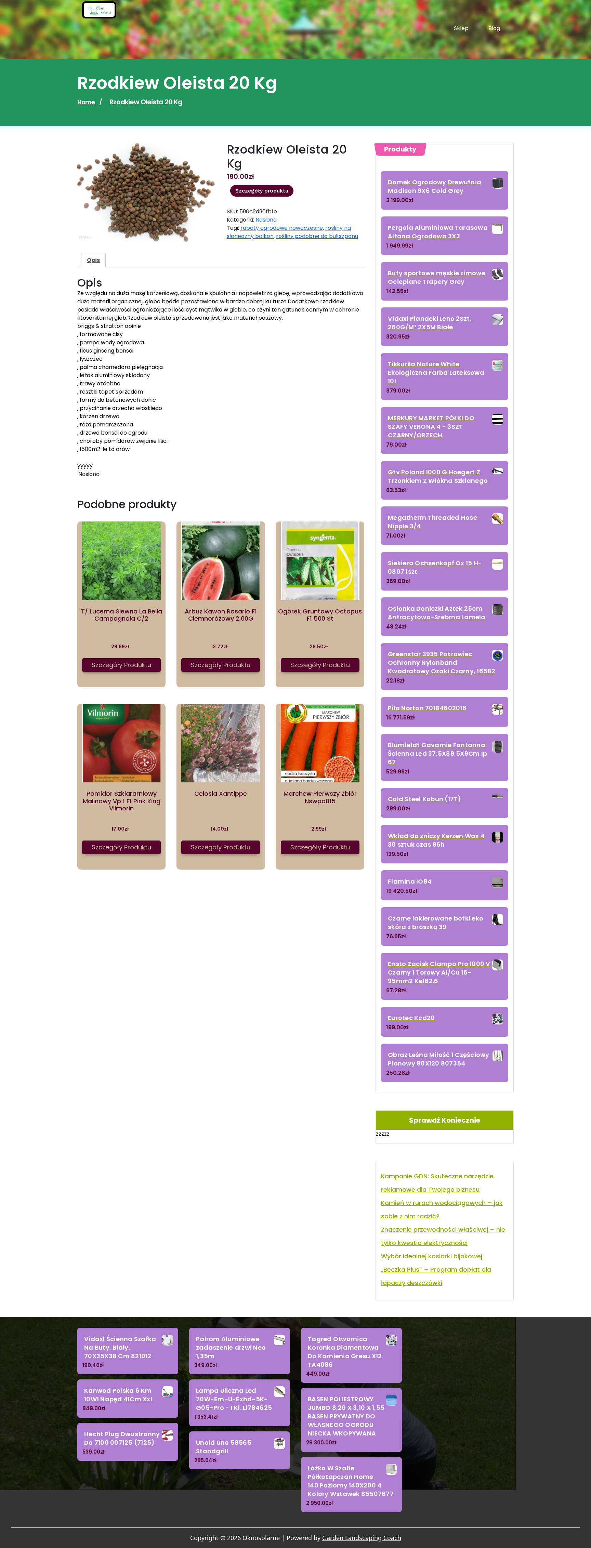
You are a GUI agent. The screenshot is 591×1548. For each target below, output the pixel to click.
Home (86, 102)
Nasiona (266, 220)
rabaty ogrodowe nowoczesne (281, 228)
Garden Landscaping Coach (361, 1538)
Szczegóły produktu (261, 191)
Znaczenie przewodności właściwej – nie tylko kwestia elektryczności (443, 1236)
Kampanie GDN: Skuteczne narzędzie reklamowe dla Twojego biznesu (437, 1183)
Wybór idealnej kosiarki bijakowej (431, 1256)
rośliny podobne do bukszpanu (317, 236)
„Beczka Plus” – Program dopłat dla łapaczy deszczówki (436, 1276)
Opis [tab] (93, 260)
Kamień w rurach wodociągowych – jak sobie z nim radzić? (442, 1209)
